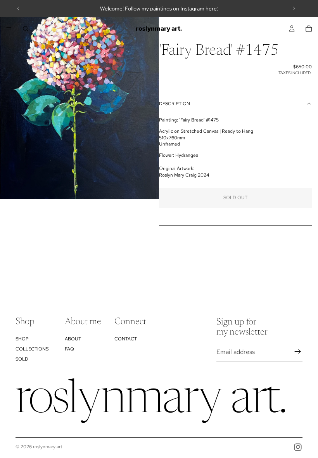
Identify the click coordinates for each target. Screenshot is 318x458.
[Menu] (9, 29)
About (73, 339)
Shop (22, 339)
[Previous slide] (18, 8)
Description (174, 104)
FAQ (69, 349)
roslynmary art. (48, 447)
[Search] (25, 28)
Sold (22, 359)
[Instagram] (297, 447)
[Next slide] (293, 8)
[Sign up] (298, 352)
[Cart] (308, 28)
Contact (125, 339)
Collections (32, 349)
